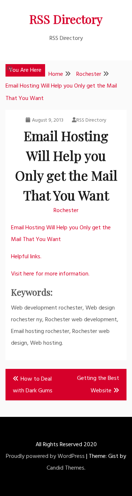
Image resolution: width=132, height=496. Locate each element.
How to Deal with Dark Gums (32, 385)
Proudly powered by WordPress (45, 456)
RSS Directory (66, 19)
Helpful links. (26, 257)
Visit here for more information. (50, 274)
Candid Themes (65, 468)
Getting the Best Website (98, 385)
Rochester (66, 210)
